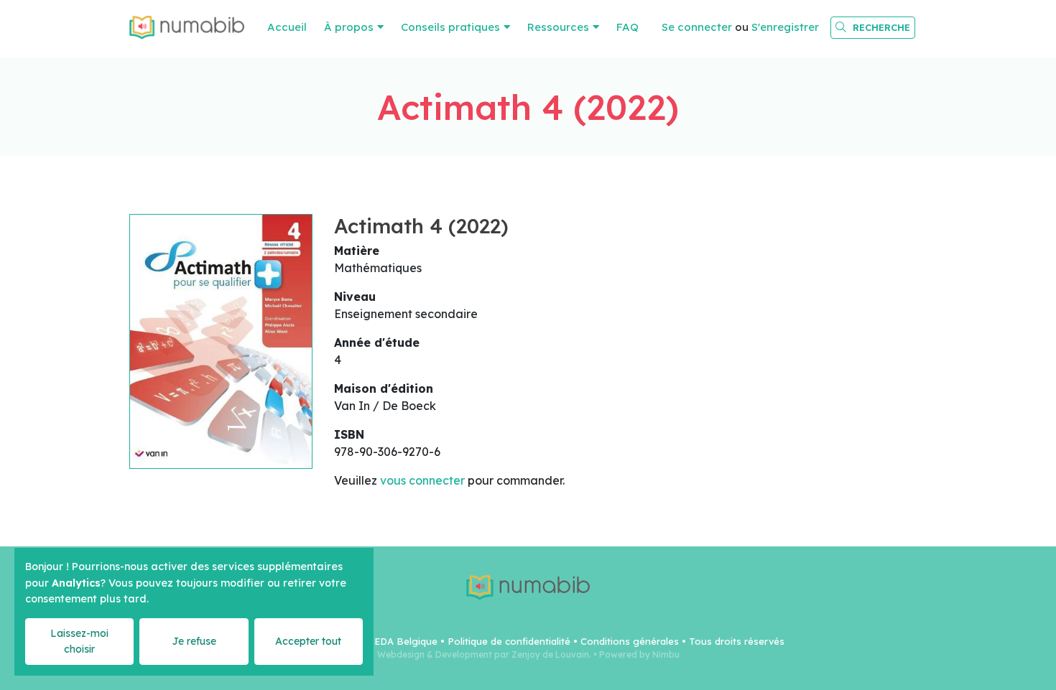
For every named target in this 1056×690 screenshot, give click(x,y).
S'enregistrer (785, 27)
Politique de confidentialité (509, 641)
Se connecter (697, 27)
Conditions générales (629, 641)
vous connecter (422, 480)
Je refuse (194, 641)
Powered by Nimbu (639, 654)
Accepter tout (308, 641)
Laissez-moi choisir (79, 641)
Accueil (287, 27)
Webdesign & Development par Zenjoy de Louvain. (484, 654)
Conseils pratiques (450, 27)
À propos (349, 27)
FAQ (627, 27)
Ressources (558, 27)
